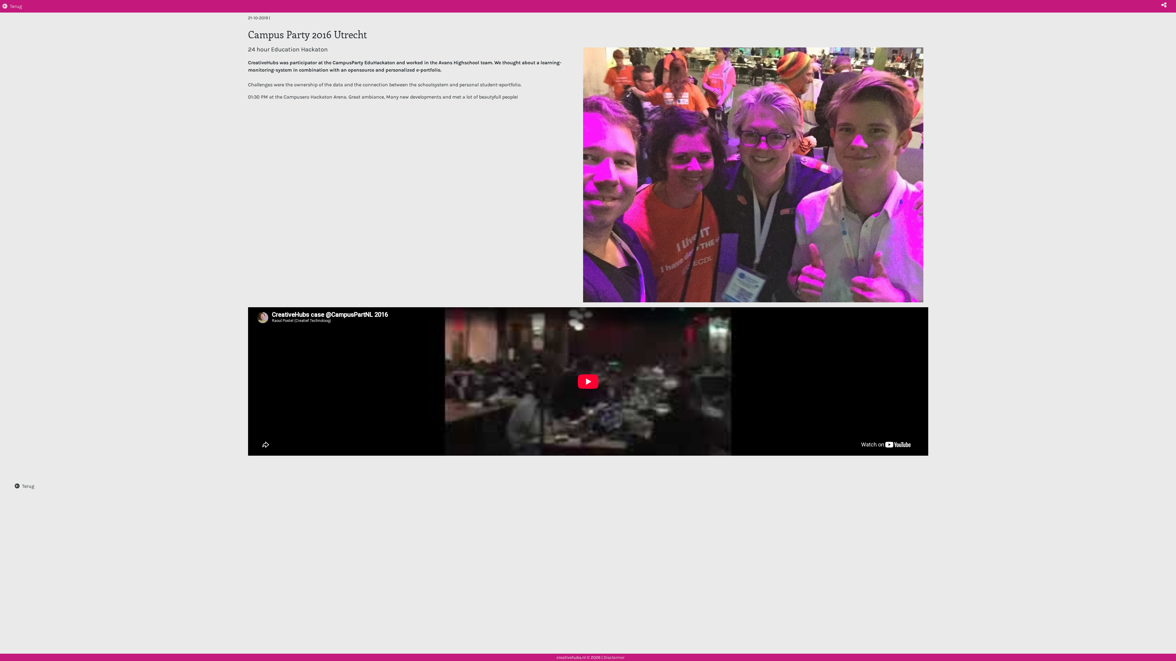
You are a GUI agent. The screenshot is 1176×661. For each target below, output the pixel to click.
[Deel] (1164, 5)
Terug (16, 6)
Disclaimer (614, 657)
